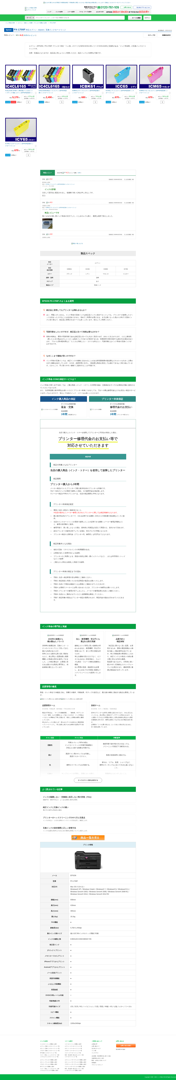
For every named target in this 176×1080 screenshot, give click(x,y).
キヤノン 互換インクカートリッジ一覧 (49, 1048)
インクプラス (95, 1052)
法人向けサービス (96, 1048)
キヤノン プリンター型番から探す (48, 1062)
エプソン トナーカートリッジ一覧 (73, 1046)
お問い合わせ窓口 (126, 1045)
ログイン (147, 18)
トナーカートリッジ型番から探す (73, 1044)
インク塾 (94, 1050)
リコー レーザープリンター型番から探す (75, 1066)
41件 (79, 172)
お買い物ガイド (96, 1046)
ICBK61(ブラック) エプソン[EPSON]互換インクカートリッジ (86, 91)
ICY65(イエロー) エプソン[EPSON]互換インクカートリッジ (19, 145)
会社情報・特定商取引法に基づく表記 (101, 1056)
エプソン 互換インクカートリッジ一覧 (49, 1046)
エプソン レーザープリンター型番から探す (75, 1059)
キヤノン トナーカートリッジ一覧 (73, 1048)
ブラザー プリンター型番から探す (48, 1064)
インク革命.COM (10, 23)
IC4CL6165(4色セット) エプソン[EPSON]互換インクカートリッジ (53, 91)
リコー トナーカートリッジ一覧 (73, 1052)
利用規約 (94, 1062)
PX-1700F (53, 23)
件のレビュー (30, 35)
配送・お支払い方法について (99, 1060)
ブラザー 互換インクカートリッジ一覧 (49, 1050)
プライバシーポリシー (97, 1064)
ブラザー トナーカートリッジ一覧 (73, 1050)
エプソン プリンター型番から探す (48, 1059)
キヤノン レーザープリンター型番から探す (75, 1062)
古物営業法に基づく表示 (98, 1058)
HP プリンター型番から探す (47, 1066)
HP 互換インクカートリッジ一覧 (48, 1052)
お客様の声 (94, 1044)
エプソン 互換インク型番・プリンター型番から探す (32, 23)
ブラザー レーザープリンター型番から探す (75, 1064)
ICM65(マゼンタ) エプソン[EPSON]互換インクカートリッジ (153, 91)
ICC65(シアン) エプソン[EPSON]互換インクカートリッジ (120, 91)
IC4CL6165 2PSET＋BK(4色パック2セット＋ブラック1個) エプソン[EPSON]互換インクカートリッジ (19, 92)
